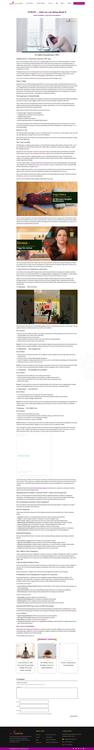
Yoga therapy (36, 164)
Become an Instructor (51, 734)
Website (18, 710)
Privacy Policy (49, 737)
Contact (69, 3)
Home (21, 3)
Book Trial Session (79, 3)
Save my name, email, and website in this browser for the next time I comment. (35, 713)
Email (17, 706)
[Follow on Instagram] (76, 748)
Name (18, 701)
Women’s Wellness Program (46, 164)
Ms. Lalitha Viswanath (24, 156)
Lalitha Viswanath (43, 55)
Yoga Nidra (30, 151)
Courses (50, 3)
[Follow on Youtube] (84, 748)
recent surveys (41, 65)
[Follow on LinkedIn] (73, 748)
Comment (18, 687)
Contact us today (28, 176)
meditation (36, 151)
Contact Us (38, 742)
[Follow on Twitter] (78, 748)
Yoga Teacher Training (65, 164)
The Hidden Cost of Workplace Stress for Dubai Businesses (47, 665)
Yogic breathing (45, 151)
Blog (57, 3)
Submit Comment (73, 716)
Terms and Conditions (51, 739)
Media (62, 3)
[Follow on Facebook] (81, 748)
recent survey (41, 73)
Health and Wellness (39, 15)
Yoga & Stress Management (53, 15)
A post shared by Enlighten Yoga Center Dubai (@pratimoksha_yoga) (34, 475)
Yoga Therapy (29, 3)
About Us (38, 734)
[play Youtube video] (47, 199)
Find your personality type (52, 742)
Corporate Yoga (47, 660)
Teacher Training (40, 3)
